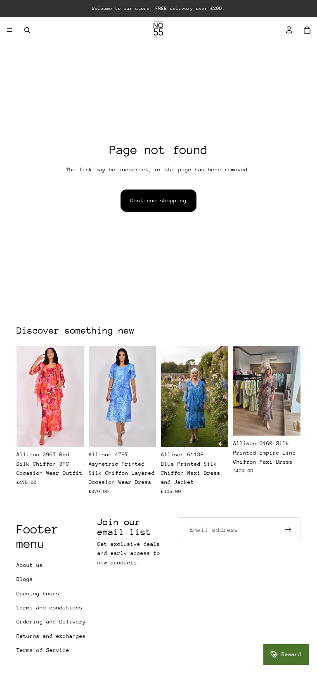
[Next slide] (291, 391)
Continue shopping (158, 200)
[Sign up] (288, 529)
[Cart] (307, 30)
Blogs (25, 579)
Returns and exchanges (51, 636)
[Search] (27, 30)
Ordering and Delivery (51, 621)
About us (30, 565)
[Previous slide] (242, 391)
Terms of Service (43, 650)
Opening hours (38, 593)
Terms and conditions (50, 607)
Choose (150, 434)
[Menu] (9, 30)
